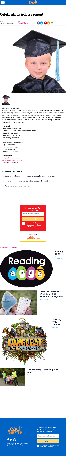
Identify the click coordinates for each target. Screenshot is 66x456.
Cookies (29, 226)
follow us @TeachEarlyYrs (33, 238)
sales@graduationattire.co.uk (12, 160)
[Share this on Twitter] (41, 23)
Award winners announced (17, 186)
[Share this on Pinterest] (45, 23)
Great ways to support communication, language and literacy (32, 176)
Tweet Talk (33, 234)
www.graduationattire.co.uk (11, 158)
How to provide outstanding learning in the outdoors (28, 181)
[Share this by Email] (48, 23)
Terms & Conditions (52, 445)
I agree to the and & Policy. (35, 224)
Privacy (39, 225)
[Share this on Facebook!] (38, 23)
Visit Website (23, 23)
